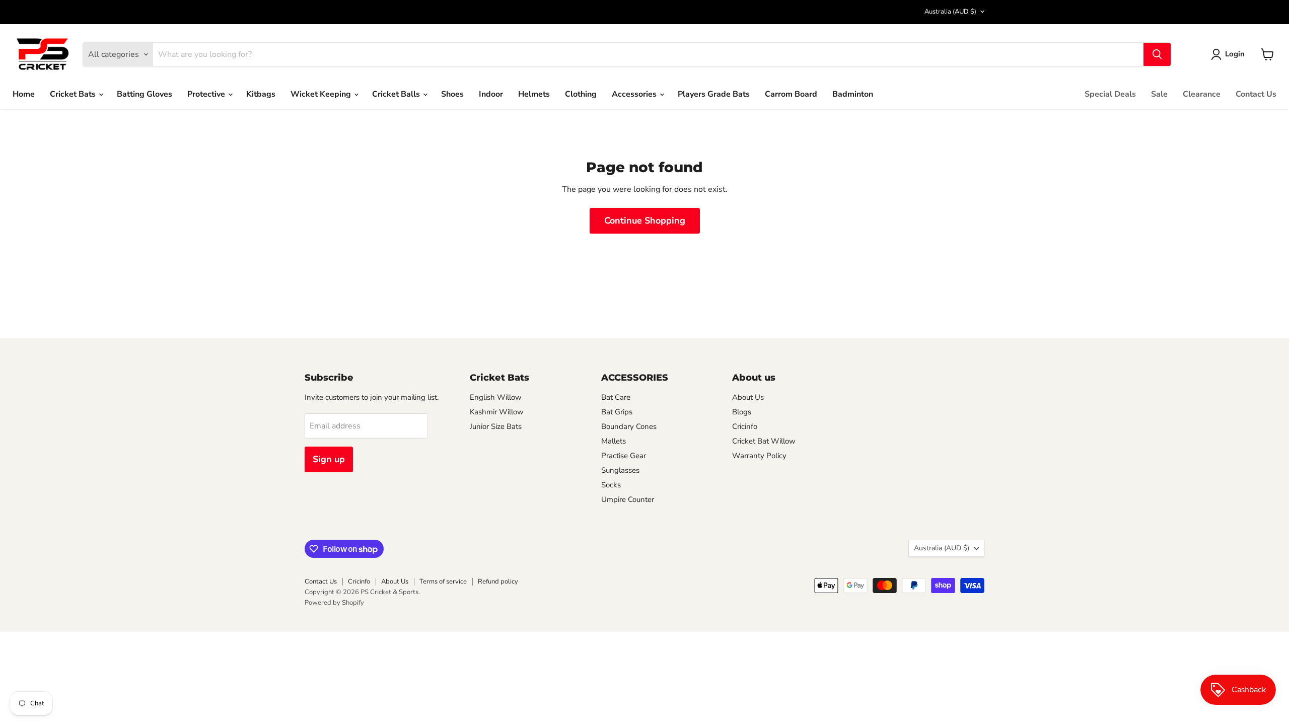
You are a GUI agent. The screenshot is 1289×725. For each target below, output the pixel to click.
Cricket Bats (74, 94)
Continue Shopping (644, 220)
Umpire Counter (627, 499)
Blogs (741, 412)
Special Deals (1110, 94)
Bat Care (615, 397)
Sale (1159, 94)
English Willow (496, 397)
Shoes (452, 94)
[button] (1230, 54)
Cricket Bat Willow (764, 441)
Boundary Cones (629, 426)
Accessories (635, 94)
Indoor (491, 94)
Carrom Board (791, 94)
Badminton (852, 94)
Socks (611, 485)
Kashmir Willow (497, 412)
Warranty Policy (759, 456)
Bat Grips (616, 412)
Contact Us (1256, 94)
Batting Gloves (144, 94)
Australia (950, 11)
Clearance (1202, 94)
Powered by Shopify (334, 602)
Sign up (329, 459)
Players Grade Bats (714, 94)
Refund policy (498, 581)
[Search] (1157, 54)
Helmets (534, 94)
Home (24, 94)
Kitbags (260, 94)
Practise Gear (623, 456)
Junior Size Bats (496, 426)
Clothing (581, 94)
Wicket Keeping (322, 94)
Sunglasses (620, 470)
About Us (748, 397)
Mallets (613, 441)
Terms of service (443, 581)
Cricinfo (744, 426)
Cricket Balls (397, 94)
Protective (207, 94)
